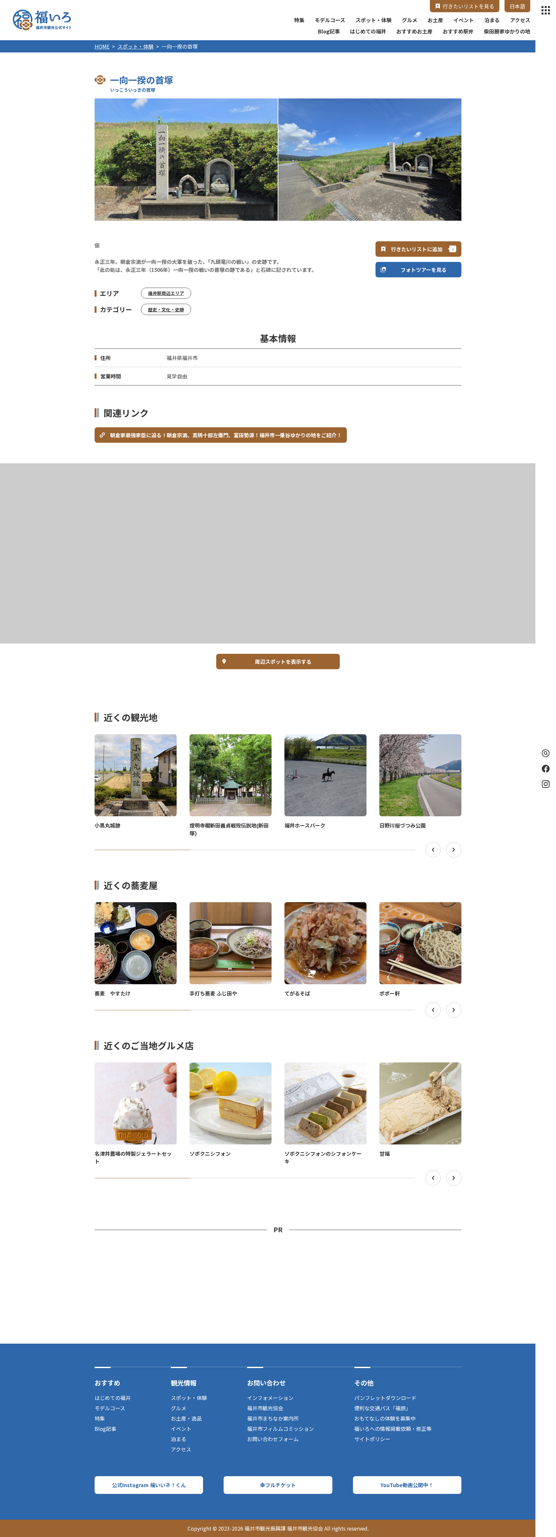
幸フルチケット (278, 1485)
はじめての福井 (368, 31)
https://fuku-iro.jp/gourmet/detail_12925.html (420, 1068)
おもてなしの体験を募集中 (385, 1418)
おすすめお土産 (414, 31)
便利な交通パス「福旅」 (382, 1408)
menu (545, 10)
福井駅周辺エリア (166, 293)
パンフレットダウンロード (385, 1398)
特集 (299, 20)
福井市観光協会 (265, 1408)
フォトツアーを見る (424, 269)
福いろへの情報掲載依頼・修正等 (392, 1428)
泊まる (492, 20)
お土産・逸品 (186, 1418)
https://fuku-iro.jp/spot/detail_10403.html (130, 740)
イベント (463, 20)
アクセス (520, 20)
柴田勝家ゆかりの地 (507, 31)
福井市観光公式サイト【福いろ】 (42, 20)
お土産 (435, 20)
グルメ (409, 20)
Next (453, 849)
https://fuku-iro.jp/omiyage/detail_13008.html (325, 1068)
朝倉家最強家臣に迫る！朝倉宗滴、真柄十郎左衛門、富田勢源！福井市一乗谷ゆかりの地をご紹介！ (226, 435)
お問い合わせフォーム (273, 1439)
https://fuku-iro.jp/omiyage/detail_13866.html (230, 1068)
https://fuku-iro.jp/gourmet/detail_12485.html (231, 908)
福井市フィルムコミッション (280, 1428)
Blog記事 (329, 31)
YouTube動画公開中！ (407, 1485)
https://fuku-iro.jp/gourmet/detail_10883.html (325, 908)
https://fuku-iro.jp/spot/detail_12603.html (320, 740)
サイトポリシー (372, 1439)
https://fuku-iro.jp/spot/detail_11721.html (415, 740)
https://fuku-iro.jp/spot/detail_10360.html (225, 740)
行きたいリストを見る (468, 6)
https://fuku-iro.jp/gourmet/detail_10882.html (420, 908)
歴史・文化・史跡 (166, 309)
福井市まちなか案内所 (273, 1418)
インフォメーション (270, 1398)
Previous (433, 849)
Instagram (546, 784)
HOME (102, 46)
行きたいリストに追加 (416, 249)
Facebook (546, 769)
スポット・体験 (374, 20)
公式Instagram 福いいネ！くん (149, 1485)
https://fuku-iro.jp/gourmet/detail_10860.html (136, 908)
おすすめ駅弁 (458, 31)
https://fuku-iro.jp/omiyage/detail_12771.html (135, 1068)
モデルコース (330, 20)
